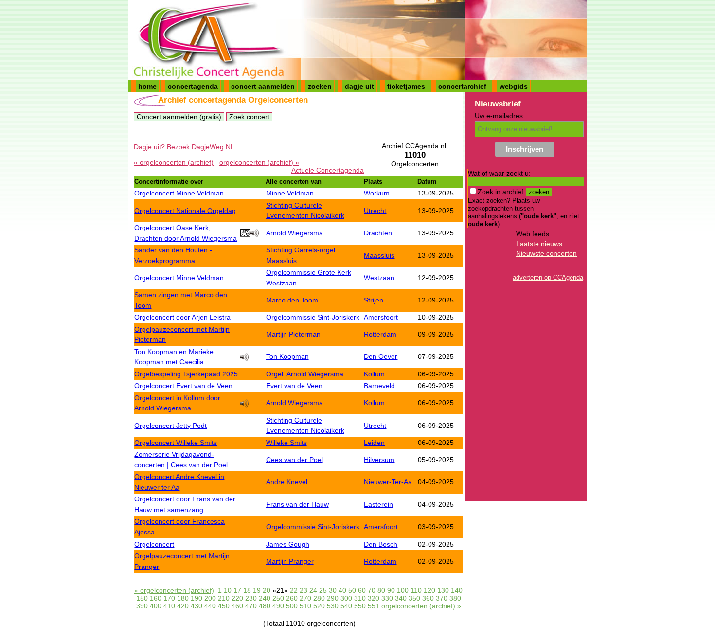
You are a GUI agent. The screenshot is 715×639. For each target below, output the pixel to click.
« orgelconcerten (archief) (174, 162)
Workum (377, 193)
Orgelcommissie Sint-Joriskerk (312, 317)
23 (303, 590)
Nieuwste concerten (546, 253)
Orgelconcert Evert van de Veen (183, 386)
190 (196, 598)
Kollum (374, 374)
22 (294, 590)
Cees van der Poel (294, 459)
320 (373, 598)
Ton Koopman (287, 356)
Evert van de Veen (294, 386)
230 (251, 598)
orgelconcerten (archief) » (259, 162)
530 (333, 606)
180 (183, 598)
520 (319, 606)
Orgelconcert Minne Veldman (179, 193)
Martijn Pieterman (293, 334)
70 (371, 590)
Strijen (373, 300)
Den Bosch (380, 544)
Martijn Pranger (290, 561)
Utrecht (375, 210)
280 (319, 598)
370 (441, 598)
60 (362, 590)
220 (237, 598)
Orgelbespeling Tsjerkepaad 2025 (186, 374)
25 (323, 590)
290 (333, 598)
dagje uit (359, 86)
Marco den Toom (292, 300)
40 (342, 590)
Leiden (374, 442)
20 (266, 590)
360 (428, 598)
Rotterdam (380, 334)
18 (247, 590)
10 (228, 590)
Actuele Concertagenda (327, 170)
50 (352, 590)
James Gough (287, 544)
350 (414, 598)
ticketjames (406, 86)
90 (391, 590)
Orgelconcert (154, 544)
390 (142, 606)
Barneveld (379, 386)
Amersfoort (381, 317)
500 (292, 606)
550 (360, 606)
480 (264, 606)
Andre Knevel (286, 482)
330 (387, 598)
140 (457, 590)
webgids (514, 86)
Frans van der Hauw (297, 504)
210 (224, 598)
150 (142, 598)
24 (313, 590)
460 (237, 606)
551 (373, 606)
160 (155, 598)
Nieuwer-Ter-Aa (388, 482)
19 (257, 590)
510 (305, 606)
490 (278, 606)
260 (292, 598)
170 (169, 598)
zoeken (320, 86)
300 (346, 598)
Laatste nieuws (539, 244)
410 (169, 606)
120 (429, 590)
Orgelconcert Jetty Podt (170, 425)
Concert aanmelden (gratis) (179, 117)
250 (278, 598)
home (147, 86)
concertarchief (462, 86)
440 (210, 606)
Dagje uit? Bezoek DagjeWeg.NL (184, 147)
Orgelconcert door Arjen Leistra (182, 317)
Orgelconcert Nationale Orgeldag (185, 210)
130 (443, 590)
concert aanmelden (263, 86)
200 (210, 598)
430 (196, 606)
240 (264, 598)
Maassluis (379, 255)
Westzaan (379, 278)
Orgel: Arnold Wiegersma (304, 374)
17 (237, 590)
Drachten (378, 233)
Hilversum (379, 459)
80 (381, 590)
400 (155, 606)
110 (416, 590)
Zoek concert (249, 117)
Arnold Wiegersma (294, 233)
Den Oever (380, 356)
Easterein (378, 504)
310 (360, 598)
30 (333, 590)
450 (224, 606)
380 (455, 598)
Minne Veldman (290, 193)
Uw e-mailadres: (500, 116)
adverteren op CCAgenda (548, 277)
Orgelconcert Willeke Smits (175, 442)
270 (305, 598)
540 (346, 606)
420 (183, 606)
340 (401, 598)
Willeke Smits (286, 442)
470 (251, 606)
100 (403, 590)
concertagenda (193, 86)
